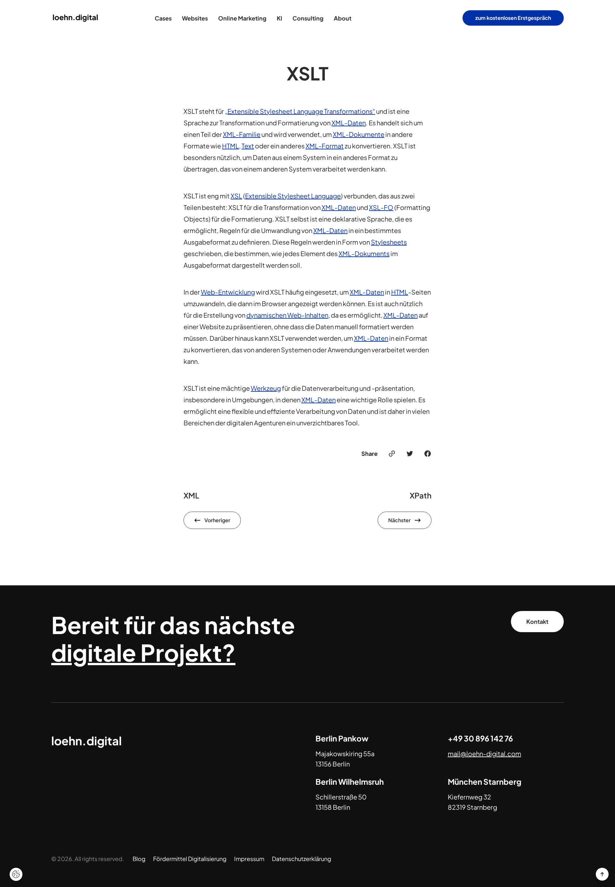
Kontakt (537, 621)
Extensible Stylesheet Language (293, 196)
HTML (230, 146)
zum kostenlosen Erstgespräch (513, 17)
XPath (420, 495)
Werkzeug (266, 388)
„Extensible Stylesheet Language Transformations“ (300, 111)
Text (248, 146)
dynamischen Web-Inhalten (287, 315)
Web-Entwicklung (228, 292)
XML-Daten (349, 123)
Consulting (308, 18)
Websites (195, 18)
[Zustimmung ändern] (16, 874)
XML (191, 495)
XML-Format (325, 146)
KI (279, 18)
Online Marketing (242, 18)
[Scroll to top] (602, 874)
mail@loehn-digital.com (484, 753)
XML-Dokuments (364, 253)
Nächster (399, 520)
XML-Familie (241, 134)
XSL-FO (381, 207)
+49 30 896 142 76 (480, 738)
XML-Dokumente (358, 134)
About (342, 18)
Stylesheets (389, 242)
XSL (236, 196)
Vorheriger (217, 520)
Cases (163, 18)
